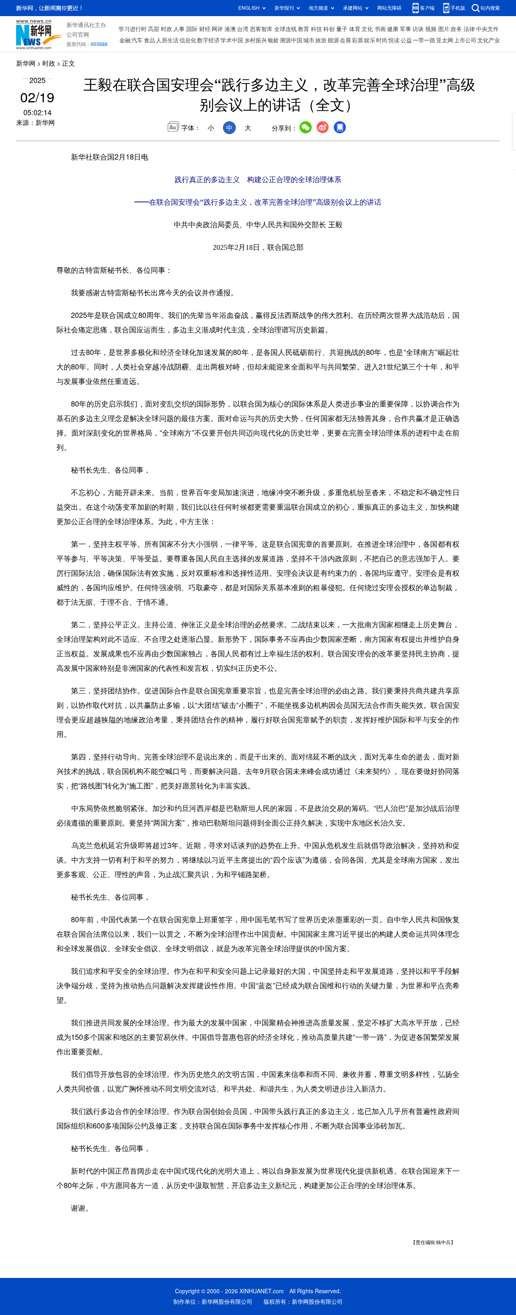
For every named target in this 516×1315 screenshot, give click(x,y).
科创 (329, 29)
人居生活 (167, 40)
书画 (380, 29)
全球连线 (285, 29)
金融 (125, 40)
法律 (469, 29)
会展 (345, 40)
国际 (192, 29)
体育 (354, 29)
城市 (308, 40)
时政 (166, 29)
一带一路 (424, 40)
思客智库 (261, 29)
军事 (405, 29)
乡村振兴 (255, 40)
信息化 (187, 40)
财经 (204, 29)
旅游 (321, 40)
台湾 (242, 29)
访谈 (418, 29)
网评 (217, 29)
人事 (179, 29)
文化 (367, 29)
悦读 (393, 40)
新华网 (25, 63)
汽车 (137, 40)
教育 (303, 29)
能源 (333, 40)
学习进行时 (133, 29)
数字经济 (208, 40)
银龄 (273, 40)
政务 (456, 29)
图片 (443, 29)
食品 (149, 40)
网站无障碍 (389, 7)
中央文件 (487, 29)
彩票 (357, 40)
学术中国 (232, 40)
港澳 (230, 29)
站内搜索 (490, 7)
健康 (392, 29)
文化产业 (488, 40)
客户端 (427, 7)
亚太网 (444, 40)
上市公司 (465, 40)
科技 (316, 29)
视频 (431, 29)
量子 (341, 29)
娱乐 (369, 40)
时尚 (381, 40)
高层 (153, 29)
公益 (406, 40)
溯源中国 (291, 40)
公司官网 (78, 34)
